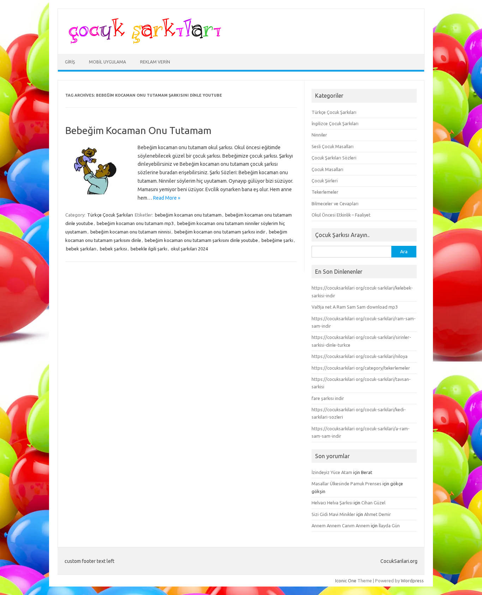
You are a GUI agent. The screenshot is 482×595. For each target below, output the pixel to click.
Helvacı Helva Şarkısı (332, 502)
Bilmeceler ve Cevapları (335, 203)
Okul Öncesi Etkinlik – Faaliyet (341, 214)
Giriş (70, 62)
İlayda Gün (389, 525)
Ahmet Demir (377, 514)
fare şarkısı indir (328, 398)
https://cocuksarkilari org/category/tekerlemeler (361, 367)
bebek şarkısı (113, 248)
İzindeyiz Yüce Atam (332, 472)
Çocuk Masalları (327, 169)
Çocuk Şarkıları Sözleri (334, 157)
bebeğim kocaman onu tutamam (188, 214)
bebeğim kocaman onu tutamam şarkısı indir (219, 231)
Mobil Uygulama (107, 62)
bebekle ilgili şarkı (149, 248)
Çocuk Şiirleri (325, 180)
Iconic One (345, 580)
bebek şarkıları (81, 248)
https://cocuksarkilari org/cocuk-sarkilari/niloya (360, 356)
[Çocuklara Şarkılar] (143, 42)
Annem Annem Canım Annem (341, 525)
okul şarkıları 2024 (189, 248)
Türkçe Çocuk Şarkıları (110, 214)
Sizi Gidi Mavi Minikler (333, 514)
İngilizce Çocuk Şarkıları (335, 123)
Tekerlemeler (325, 191)
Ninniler (319, 134)
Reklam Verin (155, 62)
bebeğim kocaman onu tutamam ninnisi (130, 231)
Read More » (166, 198)
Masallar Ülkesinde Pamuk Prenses (346, 483)
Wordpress (412, 580)
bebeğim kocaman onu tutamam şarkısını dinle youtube (201, 240)
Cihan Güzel (373, 502)
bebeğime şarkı (277, 240)
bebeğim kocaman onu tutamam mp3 (135, 223)
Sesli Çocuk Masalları (333, 146)
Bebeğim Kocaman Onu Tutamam (138, 130)
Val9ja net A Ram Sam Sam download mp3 (355, 306)
